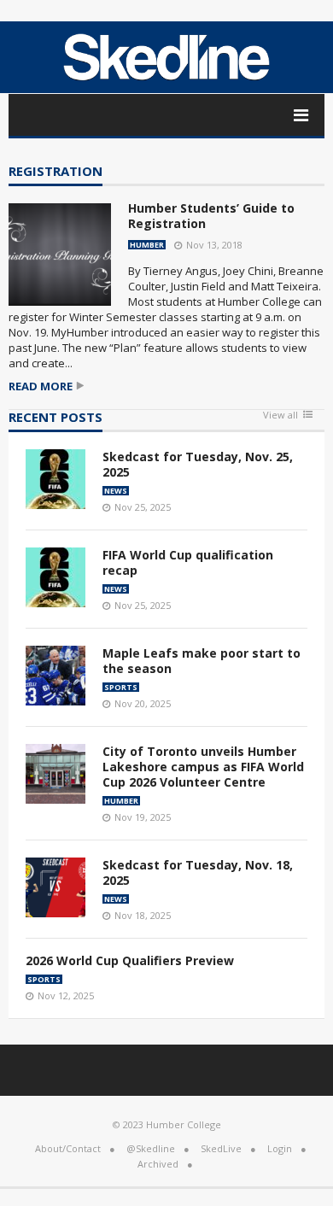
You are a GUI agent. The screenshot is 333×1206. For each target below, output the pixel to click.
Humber (147, 244)
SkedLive (221, 1148)
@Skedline (150, 1148)
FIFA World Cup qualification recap (187, 562)
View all (280, 415)
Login (279, 1148)
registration (55, 172)
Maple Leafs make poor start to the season (201, 660)
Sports (120, 687)
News (115, 490)
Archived (157, 1163)
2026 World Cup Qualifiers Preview (130, 960)
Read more (41, 386)
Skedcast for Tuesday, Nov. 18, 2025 (197, 872)
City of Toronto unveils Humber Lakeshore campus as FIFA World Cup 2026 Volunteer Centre (203, 766)
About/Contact (68, 1148)
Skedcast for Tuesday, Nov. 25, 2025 (197, 464)
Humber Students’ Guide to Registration (211, 215)
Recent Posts (55, 418)
